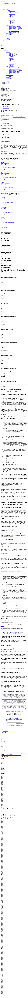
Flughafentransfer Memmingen (15, 28)
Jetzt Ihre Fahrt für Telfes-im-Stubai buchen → (11, 499)
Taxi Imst (11, 23)
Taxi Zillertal (11, 17)
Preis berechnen (5, 119)
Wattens (12, 711)
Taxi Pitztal (11, 18)
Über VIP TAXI (6, 40)
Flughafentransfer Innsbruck (15, 26)
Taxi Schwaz (11, 21)
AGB (4, 732)
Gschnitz (13, 697)
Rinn (19, 705)
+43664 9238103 (6, 633)
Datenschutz (6, 730)
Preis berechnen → (5, 227)
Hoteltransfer (9, 35)
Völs (23, 710)
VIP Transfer (8, 34)
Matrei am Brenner (13, 700)
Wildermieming (17, 711)
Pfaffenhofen (15, 703)
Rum (22, 705)
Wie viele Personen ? (9, 116)
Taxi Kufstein (12, 15)
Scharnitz (14, 706)
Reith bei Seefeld (13, 705)
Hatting (23, 697)
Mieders (19, 700)
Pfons (19, 703)
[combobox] (14, 115)
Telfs (21, 708)
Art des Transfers (4, 110)
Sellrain (18, 707)
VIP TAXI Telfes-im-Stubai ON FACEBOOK (14, 727)
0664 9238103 (15, 155)
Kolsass (15, 699)
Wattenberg (7, 711)
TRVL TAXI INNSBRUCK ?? (14, 722)
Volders (20, 710)
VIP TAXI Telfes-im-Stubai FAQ (16, 725)
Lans (24, 699)
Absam (4, 694)
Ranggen (7, 705)
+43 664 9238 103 (4, 1)
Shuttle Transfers (9, 33)
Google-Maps (9, 725)
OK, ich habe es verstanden (6, 125)
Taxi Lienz (11, 16)
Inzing (3, 699)
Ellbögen (9, 695)
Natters (14, 701)
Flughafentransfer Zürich (14, 32)
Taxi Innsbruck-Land (13, 12)
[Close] (1, 236)
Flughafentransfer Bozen (14, 31)
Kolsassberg (20, 699)
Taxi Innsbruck (12, 11)
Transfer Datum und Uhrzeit (7, 118)
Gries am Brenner (17, 696)
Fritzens (18, 695)
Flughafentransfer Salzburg (14, 29)
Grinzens (8, 697)
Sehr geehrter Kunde (5, 123)
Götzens (11, 696)
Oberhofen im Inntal (11, 702)
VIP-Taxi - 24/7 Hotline (6, 543)
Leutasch (6, 700)
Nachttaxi (8, 39)
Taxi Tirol (8, 10)
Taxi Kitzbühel (12, 14)
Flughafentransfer (10, 25)
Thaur (24, 708)
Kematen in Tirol (9, 699)
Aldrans (8, 694)
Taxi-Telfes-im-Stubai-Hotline (19, 413)
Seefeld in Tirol (12, 707)
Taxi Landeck (12, 20)
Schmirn (18, 706)
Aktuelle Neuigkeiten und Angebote (14, 724)
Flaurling (14, 695)
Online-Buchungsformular (13, 632)
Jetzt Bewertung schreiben (20, 723)
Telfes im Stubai (15, 708)
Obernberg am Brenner (21, 702)
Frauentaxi (8, 38)
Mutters (10, 701)
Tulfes (7, 710)
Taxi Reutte (11, 22)
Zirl (22, 711)
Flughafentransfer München (15, 27)
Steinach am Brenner (6, 708)
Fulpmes (22, 695)
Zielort (2, 114)
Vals (17, 710)
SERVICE (5, 9)
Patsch (10, 703)
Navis (18, 701)
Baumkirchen (22, 694)
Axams (16, 694)
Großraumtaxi (9, 37)
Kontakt (5, 42)
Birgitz (4, 695)
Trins (4, 710)
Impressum (5, 731)
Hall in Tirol (18, 697)
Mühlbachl (5, 701)
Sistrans (22, 707)
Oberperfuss (5, 703)
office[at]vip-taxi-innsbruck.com (15, 719)
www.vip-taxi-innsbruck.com (15, 720)
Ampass (12, 694)
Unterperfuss (12, 710)
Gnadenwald (5, 696)
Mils (23, 700)
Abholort (2, 111)
